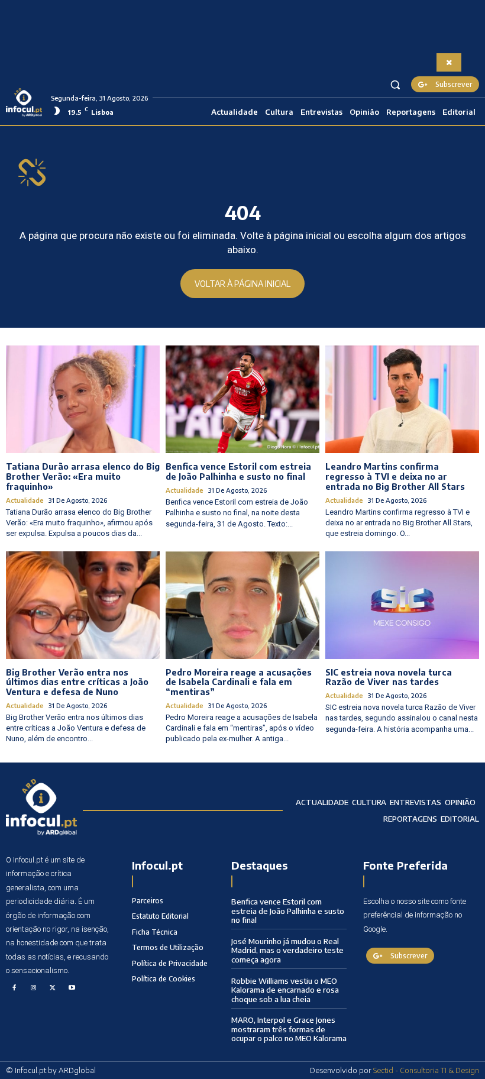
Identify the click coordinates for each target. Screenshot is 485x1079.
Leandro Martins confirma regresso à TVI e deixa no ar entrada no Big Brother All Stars (395, 476)
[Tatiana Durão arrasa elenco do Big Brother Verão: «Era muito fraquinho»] (83, 399)
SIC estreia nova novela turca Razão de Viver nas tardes (388, 677)
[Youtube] (72, 988)
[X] (52, 988)
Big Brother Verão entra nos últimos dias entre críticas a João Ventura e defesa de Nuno (77, 682)
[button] (395, 84)
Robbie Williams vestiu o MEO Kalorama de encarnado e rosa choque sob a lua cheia (285, 990)
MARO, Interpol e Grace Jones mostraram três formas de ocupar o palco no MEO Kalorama (289, 1029)
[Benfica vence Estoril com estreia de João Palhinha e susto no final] (242, 399)
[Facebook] (14, 988)
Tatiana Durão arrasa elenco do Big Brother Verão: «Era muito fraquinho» (83, 476)
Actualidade (25, 500)
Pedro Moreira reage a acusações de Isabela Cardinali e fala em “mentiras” (239, 682)
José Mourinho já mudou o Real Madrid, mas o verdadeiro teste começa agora (287, 950)
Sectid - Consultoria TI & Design (426, 1070)
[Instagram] (33, 988)
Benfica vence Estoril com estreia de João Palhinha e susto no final (238, 471)
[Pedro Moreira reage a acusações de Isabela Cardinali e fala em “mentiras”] (242, 605)
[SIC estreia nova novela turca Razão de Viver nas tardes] (402, 605)
